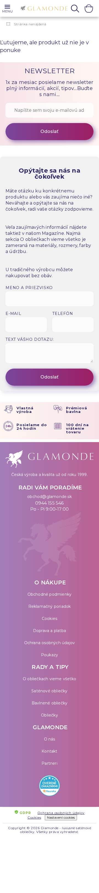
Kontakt (49, 751)
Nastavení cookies (61, 817)
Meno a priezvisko (29, 288)
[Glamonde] (42, 9)
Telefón (62, 313)
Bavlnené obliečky (49, 703)
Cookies (49, 618)
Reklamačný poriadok (49, 606)
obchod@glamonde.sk (49, 496)
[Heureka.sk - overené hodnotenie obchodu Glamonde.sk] (50, 787)
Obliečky (49, 715)
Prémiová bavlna (76, 410)
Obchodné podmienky (50, 594)
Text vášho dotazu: (30, 339)
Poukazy (49, 654)
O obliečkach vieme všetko (49, 678)
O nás (49, 739)
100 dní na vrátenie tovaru (77, 428)
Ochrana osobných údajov (49, 642)
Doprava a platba (49, 630)
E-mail (13, 313)
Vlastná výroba (25, 410)
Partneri (49, 763)
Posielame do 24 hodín (31, 427)
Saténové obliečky (49, 690)
